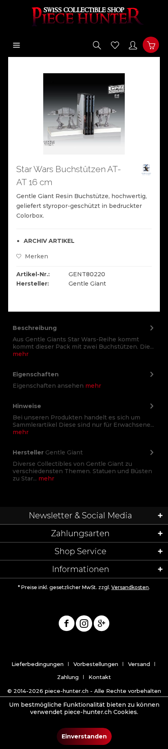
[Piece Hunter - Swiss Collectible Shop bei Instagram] (84, 625)
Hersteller (28, 452)
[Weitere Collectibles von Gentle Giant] (146, 170)
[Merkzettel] (115, 45)
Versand (139, 664)
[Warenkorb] (151, 45)
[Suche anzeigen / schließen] (97, 45)
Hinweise (27, 406)
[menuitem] (16, 45)
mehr (21, 354)
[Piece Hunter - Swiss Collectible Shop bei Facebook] (66, 625)
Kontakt (99, 677)
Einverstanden (84, 736)
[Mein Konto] (133, 45)
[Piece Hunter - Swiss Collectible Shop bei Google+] (101, 625)
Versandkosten (130, 587)
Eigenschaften (36, 374)
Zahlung (68, 677)
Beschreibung (35, 328)
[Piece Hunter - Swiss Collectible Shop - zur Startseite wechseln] (84, 16)
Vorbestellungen (95, 664)
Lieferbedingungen (37, 664)
